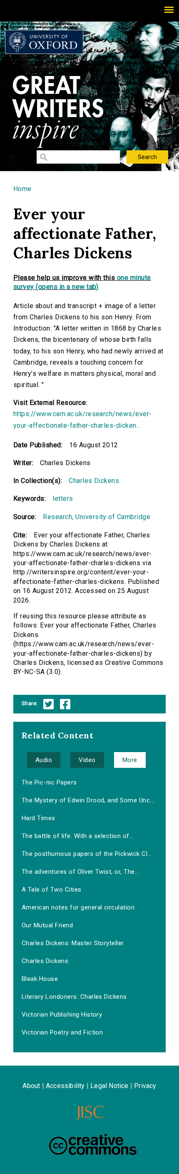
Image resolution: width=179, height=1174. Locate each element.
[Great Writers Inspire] (44, 42)
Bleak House (40, 979)
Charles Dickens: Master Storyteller (73, 943)
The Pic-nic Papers (49, 782)
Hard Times (38, 818)
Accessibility (65, 1086)
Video (87, 760)
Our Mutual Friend (47, 925)
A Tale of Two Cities (52, 889)
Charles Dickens (94, 481)
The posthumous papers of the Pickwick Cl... (87, 854)
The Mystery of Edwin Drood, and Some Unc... (88, 800)
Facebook (65, 704)
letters (62, 498)
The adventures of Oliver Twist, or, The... (80, 871)
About (31, 1086)
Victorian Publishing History (62, 1014)
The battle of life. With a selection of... (78, 836)
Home (22, 189)
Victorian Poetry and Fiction (62, 1032)
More (129, 760)
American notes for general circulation (78, 907)
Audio (43, 760)
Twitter (48, 704)
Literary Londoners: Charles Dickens (74, 996)
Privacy (145, 1086)
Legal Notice (109, 1086)
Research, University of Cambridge (96, 517)
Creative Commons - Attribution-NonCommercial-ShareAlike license (93, 1144)
